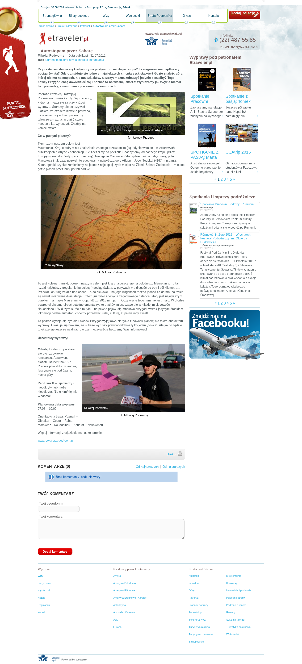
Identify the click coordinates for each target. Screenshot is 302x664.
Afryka (117, 575)
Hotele (41, 597)
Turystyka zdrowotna (201, 634)
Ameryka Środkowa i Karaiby (130, 597)
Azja (115, 619)
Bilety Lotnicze (79, 15)
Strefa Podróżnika (159, 15)
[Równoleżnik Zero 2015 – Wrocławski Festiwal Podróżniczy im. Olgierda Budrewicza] (193, 239)
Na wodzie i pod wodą (238, 590)
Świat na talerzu (235, 619)
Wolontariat (232, 634)
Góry (192, 590)
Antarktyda (119, 605)
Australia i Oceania (124, 612)
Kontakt (213, 15)
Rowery (230, 612)
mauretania (96, 60)
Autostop (194, 575)
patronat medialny (56, 60)
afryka (73, 60)
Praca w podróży (198, 605)
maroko (83, 60)
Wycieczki (133, 15)
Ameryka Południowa (125, 583)
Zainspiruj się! (197, 641)
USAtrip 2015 (238, 152)
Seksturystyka (197, 619)
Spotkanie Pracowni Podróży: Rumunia (227, 204)
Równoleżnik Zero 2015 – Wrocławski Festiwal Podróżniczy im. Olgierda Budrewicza (225, 238)
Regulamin (44, 605)
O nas (187, 15)
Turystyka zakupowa (238, 627)
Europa (117, 627)
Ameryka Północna (124, 590)
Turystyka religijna (199, 627)
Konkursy (231, 583)
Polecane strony (235, 597)
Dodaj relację (243, 13)
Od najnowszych (147, 466)
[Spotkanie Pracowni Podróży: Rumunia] (193, 208)
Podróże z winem (236, 605)
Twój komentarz (51, 516)
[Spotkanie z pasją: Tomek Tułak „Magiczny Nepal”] (242, 80)
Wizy (106, 15)
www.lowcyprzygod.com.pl (56, 440)
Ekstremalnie (233, 575)
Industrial (194, 583)
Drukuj (171, 454)
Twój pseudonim (51, 503)
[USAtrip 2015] (242, 136)
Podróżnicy (195, 612)
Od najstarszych (174, 466)
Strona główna (52, 15)
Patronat (85, 26)
